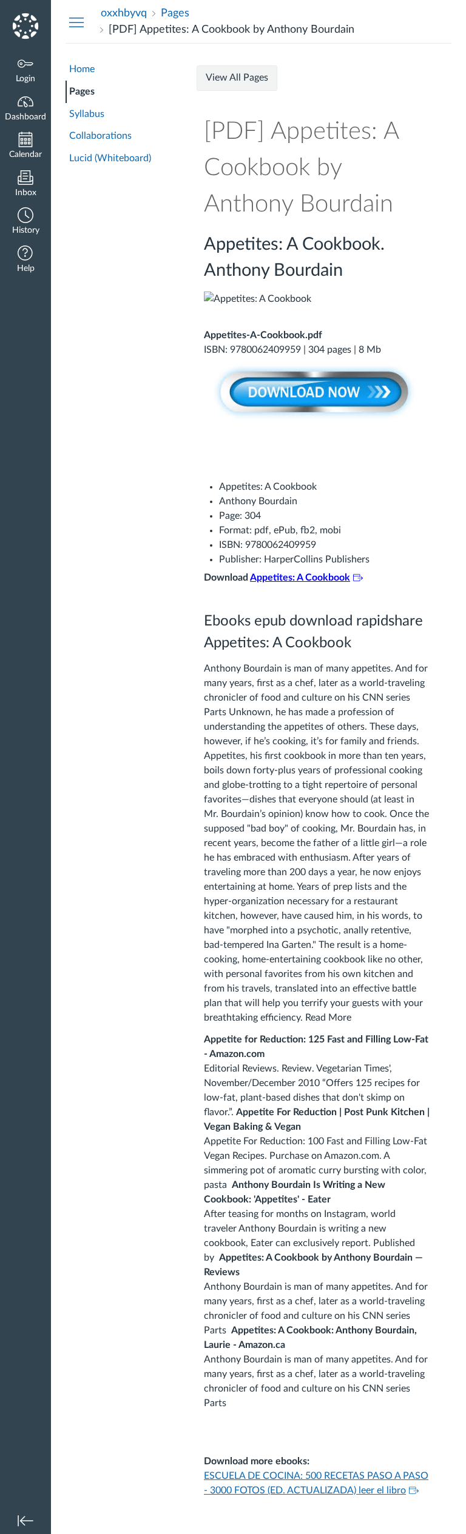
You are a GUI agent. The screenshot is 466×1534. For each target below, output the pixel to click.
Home (82, 69)
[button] (25, 222)
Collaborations (100, 136)
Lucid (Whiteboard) (110, 158)
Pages (82, 91)
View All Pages (237, 77)
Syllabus (86, 114)
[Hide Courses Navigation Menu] (76, 22)
